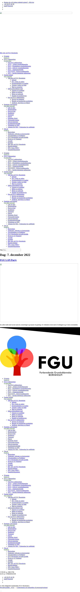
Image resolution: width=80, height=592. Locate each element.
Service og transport (18, 99)
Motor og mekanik (17, 94)
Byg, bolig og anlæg (18, 82)
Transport (11, 115)
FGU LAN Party (8, 260)
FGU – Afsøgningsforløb (15, 70)
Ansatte (10, 141)
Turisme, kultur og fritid (19, 85)
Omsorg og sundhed (18, 90)
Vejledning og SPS (13, 125)
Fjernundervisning (13, 120)
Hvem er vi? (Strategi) (14, 139)
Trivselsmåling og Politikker (16, 135)
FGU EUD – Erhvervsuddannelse (18, 71)
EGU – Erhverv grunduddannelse (18, 68)
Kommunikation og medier (20, 83)
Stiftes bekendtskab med (15, 89)
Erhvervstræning (13, 122)
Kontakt (10, 142)
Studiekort (11, 113)
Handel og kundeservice (19, 96)
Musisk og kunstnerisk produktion (22, 101)
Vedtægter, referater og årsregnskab (18, 134)
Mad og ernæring (17, 87)
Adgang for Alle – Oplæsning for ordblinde (21, 127)
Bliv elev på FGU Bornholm (16, 144)
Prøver (10, 116)
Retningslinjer (12, 109)
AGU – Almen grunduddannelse (18, 64)
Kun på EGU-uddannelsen (16, 97)
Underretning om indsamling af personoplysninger (32, 587)
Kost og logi (11, 111)
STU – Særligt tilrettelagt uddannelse (19, 73)
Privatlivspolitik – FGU (7, 587)
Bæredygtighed (12, 146)
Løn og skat (11, 108)
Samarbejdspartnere (14, 149)
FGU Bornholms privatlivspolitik (18, 137)
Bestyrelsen (11, 132)
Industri (14, 80)
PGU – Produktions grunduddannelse (19, 66)
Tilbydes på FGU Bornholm (16, 78)
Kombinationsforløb (14, 123)
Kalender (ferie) (13, 118)
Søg (1, 250)
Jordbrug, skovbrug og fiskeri (21, 103)
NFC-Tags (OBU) (13, 148)
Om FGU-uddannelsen (15, 62)
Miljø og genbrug (17, 92)
